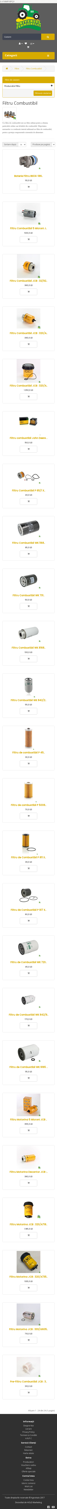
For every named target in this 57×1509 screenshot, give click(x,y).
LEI (31, 43)
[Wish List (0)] (26, 43)
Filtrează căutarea (43, 93)
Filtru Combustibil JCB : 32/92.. (28, 280)
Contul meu (28, 1480)
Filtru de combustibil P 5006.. (28, 805)
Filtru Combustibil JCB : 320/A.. (28, 333)
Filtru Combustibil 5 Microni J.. (28, 228)
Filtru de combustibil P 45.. (28, 752)
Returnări (28, 1450)
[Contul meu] (21, 43)
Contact (28, 1447)
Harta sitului (28, 1453)
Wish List (28, 1486)
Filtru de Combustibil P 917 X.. (28, 910)
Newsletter (28, 1489)
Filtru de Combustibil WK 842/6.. (28, 1014)
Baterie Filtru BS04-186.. (28, 176)
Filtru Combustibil (34, 68)
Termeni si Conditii (28, 1435)
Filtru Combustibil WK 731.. (28, 595)
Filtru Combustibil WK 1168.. (28, 543)
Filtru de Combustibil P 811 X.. (28, 857)
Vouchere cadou (28, 1465)
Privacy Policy (28, 1432)
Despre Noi (28, 1425)
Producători (28, 1462)
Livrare (28, 1428)
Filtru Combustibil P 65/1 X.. (28, 490)
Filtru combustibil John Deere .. (28, 438)
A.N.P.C (28, 1438)
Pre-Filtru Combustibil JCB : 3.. (28, 1381)
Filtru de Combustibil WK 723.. (28, 962)
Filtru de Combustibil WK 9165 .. (29, 1067)
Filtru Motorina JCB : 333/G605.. (28, 1329)
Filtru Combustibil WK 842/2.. (28, 700)
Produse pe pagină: (41, 144)
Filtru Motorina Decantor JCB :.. (29, 1172)
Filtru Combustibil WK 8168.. (28, 647)
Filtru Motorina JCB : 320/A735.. (29, 1276)
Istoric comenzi (28, 1483)
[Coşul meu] (28, 47)
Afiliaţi (28, 1468)
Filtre (17, 68)
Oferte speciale (28, 1471)
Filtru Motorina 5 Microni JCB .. (28, 1119)
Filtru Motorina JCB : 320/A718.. (28, 1224)
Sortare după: (10, 144)
